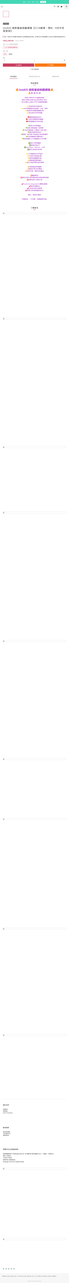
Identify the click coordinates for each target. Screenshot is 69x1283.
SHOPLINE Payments (37, 1281)
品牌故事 (5, 1109)
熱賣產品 (5, 1111)
